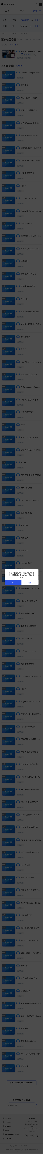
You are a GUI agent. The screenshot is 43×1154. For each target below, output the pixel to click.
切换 (29, 583)
